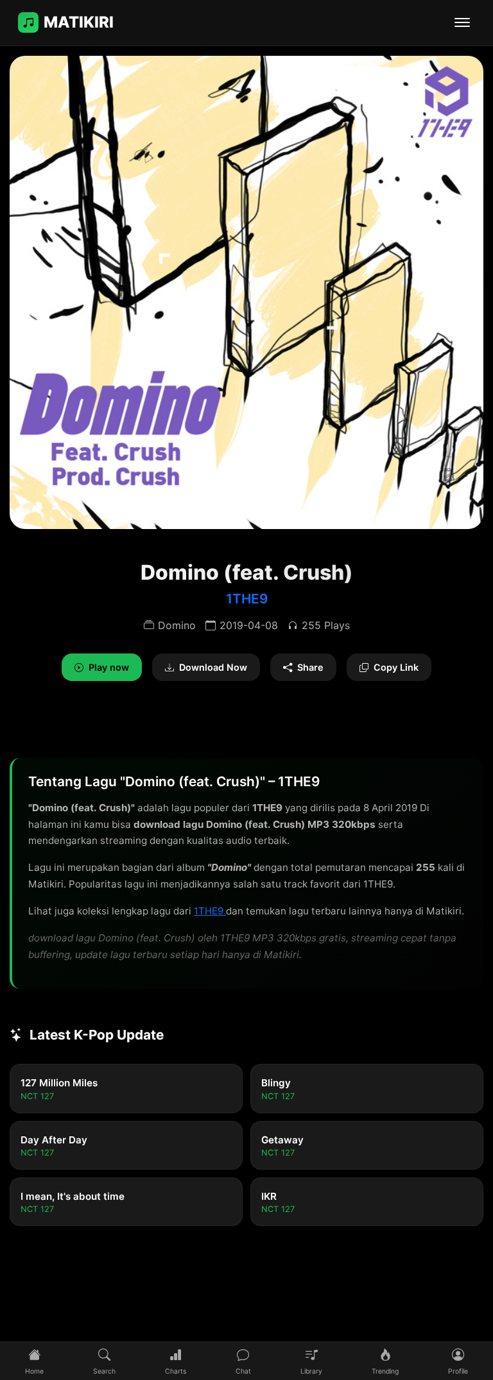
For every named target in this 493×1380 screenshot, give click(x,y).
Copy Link (396, 667)
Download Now (213, 667)
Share (310, 667)
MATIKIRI (79, 22)
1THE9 (247, 599)
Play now (109, 667)
